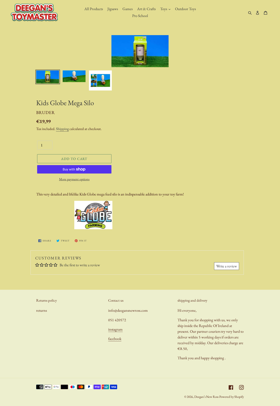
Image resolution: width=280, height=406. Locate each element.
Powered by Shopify (231, 397)
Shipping (62, 128)
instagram (115, 329)
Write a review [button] (226, 266)
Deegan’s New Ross (206, 397)
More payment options (74, 179)
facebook (114, 338)
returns (41, 310)
